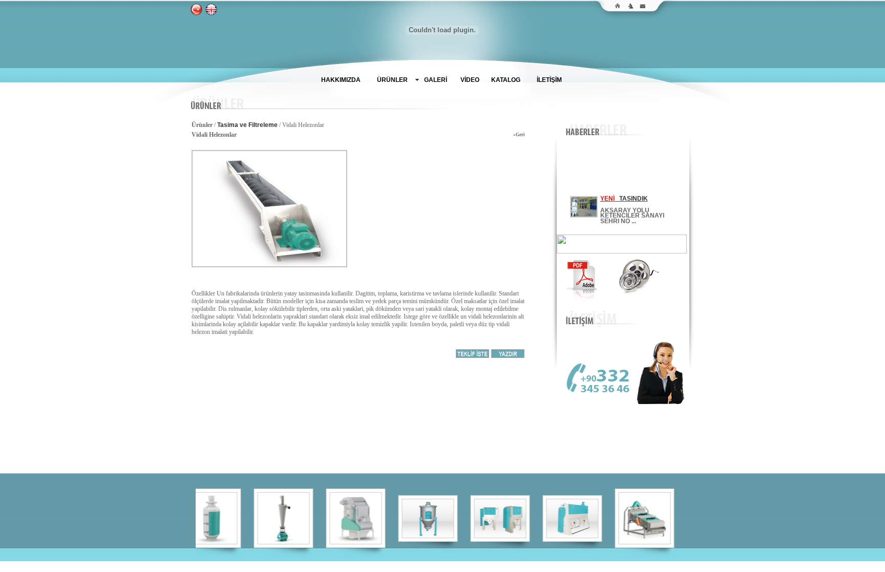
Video (470, 565)
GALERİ (435, 79)
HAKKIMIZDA (341, 79)
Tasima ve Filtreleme (247, 125)
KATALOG (505, 79)
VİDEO (469, 79)
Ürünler (423, 565)
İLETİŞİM (549, 79)
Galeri (448, 565)
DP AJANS (661, 565)
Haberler (497, 565)
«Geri (519, 134)
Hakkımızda (389, 565)
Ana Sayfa (351, 565)
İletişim (526, 565)
